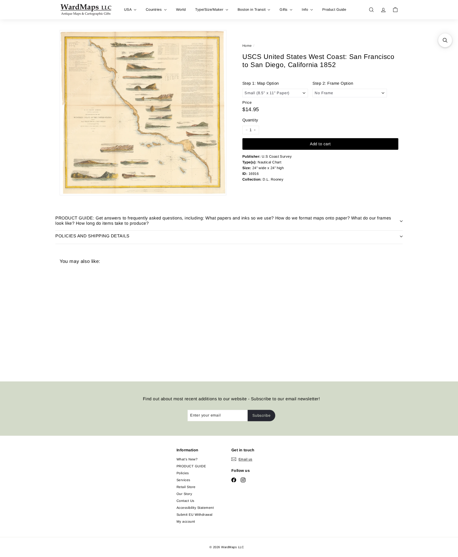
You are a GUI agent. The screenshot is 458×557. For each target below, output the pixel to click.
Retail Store (186, 487)
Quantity (250, 120)
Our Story (184, 494)
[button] (445, 40)
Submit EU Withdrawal (195, 514)
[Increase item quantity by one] (254, 130)
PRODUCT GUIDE (191, 466)
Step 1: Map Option (260, 83)
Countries (154, 9)
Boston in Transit (252, 9)
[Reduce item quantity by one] (246, 130)
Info (305, 9)
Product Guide (334, 9)
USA (128, 9)
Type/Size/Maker (209, 9)
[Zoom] (143, 112)
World (181, 9)
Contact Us (185, 501)
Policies (183, 473)
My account (186, 521)
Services (183, 480)
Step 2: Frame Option (332, 83)
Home (247, 45)
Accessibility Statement (195, 508)
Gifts (284, 9)
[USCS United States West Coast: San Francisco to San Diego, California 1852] (86, 319)
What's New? (187, 459)
